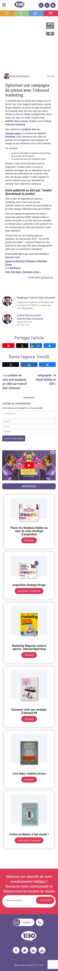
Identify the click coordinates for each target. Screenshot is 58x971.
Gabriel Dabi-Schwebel (19, 76)
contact (26, 922)
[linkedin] (33, 950)
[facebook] (16, 950)
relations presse (13, 133)
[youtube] (42, 950)
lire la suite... (28, 308)
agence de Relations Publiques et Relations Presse (26, 263)
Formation (36, 13)
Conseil (7, 13)
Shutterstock (47, 277)
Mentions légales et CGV (29, 965)
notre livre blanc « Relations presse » (23, 272)
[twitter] (24, 950)
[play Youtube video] (29, 465)
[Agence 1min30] (19, 4)
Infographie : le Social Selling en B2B (46, 380)
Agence (51, 13)
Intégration (22, 13)
